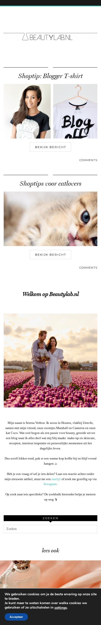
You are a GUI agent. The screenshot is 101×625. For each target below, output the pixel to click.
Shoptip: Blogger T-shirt (50, 76)
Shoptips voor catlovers (50, 183)
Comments (88, 160)
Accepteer (16, 617)
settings (60, 608)
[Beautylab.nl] (50, 27)
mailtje (56, 479)
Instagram (50, 484)
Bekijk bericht (50, 147)
